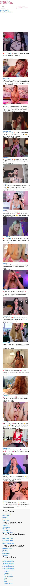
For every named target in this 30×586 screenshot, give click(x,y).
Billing (5, 578)
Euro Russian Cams (7, 540)
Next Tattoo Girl (4, 10)
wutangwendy (6, 448)
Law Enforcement (8, 576)
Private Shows (6, 551)
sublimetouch (6, 78)
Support (6, 571)
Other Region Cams (7, 538)
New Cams (5, 555)
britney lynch (6, 342)
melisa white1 (6, 289)
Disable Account (8, 580)
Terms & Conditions (9, 570)
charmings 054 (7, 131)
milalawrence (6, 316)
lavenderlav (6, 421)
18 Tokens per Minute (8, 563)
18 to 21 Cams (6, 527)
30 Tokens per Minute (8, 565)
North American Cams (8, 537)
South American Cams (8, 543)
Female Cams (5, 515)
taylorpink (5, 369)
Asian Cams (5, 542)
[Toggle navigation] (3, 7)
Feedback (6, 573)
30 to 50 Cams (6, 530)
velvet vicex (6, 157)
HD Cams (4, 550)
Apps (5, 581)
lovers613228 (6, 236)
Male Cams (5, 517)
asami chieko (6, 501)
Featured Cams (6, 514)
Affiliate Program (9, 583)
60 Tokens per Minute (8, 566)
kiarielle (5, 210)
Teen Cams (5, 525)
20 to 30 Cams (6, 528)
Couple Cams (6, 519)
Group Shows (6, 553)
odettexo (5, 104)
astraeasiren (6, 395)
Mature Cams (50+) (7, 532)
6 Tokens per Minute (7, 560)
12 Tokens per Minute (8, 561)
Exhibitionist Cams (7, 548)
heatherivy (5, 52)
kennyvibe (5, 184)
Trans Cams (5, 520)
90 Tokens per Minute (8, 568)
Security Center (8, 575)
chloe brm (5, 263)
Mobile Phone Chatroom (6, 12)
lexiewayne (6, 474)
